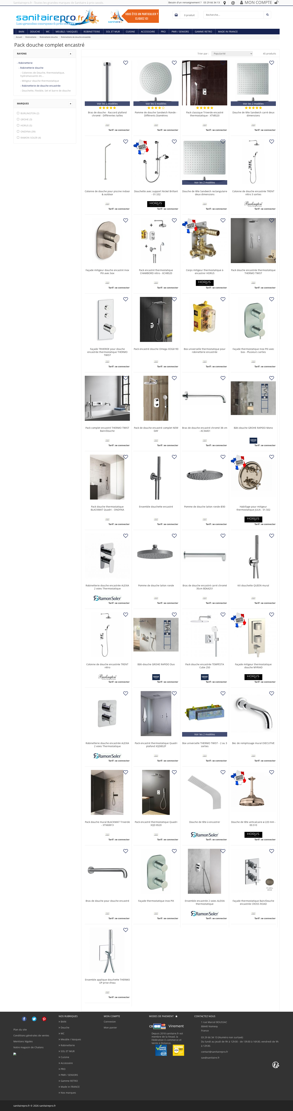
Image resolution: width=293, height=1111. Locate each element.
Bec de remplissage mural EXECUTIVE (253, 743)
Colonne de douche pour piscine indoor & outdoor (107, 193)
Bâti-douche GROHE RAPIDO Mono (253, 427)
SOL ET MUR (113, 31)
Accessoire (148, 31)
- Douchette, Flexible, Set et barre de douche (45, 90)
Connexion (110, 1021)
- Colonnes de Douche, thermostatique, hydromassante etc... (42, 74)
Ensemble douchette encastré (156, 506)
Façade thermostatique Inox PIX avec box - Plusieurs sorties (253, 350)
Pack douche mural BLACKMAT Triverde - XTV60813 (107, 824)
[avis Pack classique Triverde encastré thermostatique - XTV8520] (197, 107)
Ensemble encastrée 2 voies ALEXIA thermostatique (205, 902)
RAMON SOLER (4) (31, 137)
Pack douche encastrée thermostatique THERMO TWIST (253, 272)
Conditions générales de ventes (31, 1035)
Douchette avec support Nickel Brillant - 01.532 (156, 193)
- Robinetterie (25, 62)
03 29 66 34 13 (211, 2)
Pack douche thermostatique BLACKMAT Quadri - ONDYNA (107, 508)
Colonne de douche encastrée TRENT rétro (107, 666)
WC (48, 31)
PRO (163, 31)
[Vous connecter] (276, 2)
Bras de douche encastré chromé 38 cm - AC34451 (204, 429)
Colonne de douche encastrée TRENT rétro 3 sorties (253, 193)
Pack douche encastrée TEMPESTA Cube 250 (204, 666)
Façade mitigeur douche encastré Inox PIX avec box (107, 272)
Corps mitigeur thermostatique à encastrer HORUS (204, 272)
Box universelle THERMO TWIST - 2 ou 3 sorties (204, 745)
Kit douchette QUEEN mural (253, 585)
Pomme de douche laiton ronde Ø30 (204, 506)
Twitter (34, 1019)
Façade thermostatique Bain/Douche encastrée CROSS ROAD (253, 902)
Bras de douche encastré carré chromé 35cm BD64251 (205, 587)
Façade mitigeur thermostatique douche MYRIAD (253, 666)
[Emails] (233, 3)
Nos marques (68, 1092)
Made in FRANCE (228, 31)
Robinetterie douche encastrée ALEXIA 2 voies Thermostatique (107, 587)
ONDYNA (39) (28, 131)
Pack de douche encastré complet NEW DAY (156, 429)
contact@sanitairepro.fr (214, 1051)
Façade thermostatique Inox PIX (156, 900)
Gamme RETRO (203, 31)
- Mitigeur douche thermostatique (39, 80)
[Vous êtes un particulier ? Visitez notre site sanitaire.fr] (133, 15)
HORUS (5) (26, 125)
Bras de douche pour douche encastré (107, 900)
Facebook (24, 1019)
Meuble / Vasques (67, 31)
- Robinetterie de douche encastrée (40, 85)
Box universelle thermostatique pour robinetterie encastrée (205, 350)
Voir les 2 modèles (107, 103)
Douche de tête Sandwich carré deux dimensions (253, 114)
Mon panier (110, 1027)
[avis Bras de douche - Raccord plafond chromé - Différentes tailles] (100, 107)
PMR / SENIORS (180, 31)
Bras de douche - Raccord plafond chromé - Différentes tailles (107, 114)
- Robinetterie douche (31, 67)
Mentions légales (23, 1041)
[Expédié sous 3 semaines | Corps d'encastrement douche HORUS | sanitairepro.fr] (204, 240)
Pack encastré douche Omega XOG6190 (156, 349)
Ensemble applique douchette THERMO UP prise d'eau (107, 981)
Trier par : (203, 53)
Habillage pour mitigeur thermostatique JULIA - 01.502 (253, 508)
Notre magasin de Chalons (28, 1047)
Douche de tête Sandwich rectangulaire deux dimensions (204, 193)
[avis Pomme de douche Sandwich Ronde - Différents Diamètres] (149, 107)
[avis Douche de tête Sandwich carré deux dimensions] (246, 107)
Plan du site (20, 1029)
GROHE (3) (26, 119)
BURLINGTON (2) (30, 113)
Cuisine (130, 31)
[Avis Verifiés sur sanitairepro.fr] (21, 1054)
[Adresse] (225, 3)
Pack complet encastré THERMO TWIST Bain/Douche (107, 429)
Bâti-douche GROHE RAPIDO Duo (156, 664)
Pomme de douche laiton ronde (156, 585)
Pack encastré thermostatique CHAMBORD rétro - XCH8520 (156, 272)
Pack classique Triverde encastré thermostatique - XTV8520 (204, 114)
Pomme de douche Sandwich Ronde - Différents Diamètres (156, 114)
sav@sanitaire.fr (210, 1057)
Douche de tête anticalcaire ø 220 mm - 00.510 (253, 824)
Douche (35, 31)
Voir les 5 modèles (156, 103)
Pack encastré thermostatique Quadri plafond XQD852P (156, 745)
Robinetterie (92, 31)
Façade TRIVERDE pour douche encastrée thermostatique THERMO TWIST (107, 352)
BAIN (21, 31)
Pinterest (44, 1019)
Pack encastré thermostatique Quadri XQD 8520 (156, 824)
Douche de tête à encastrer (204, 822)
